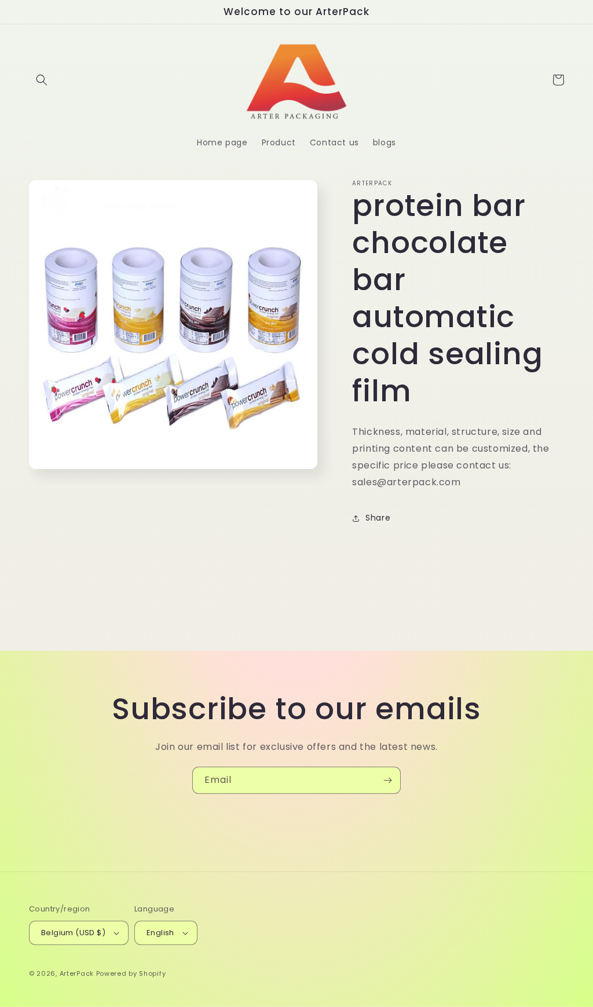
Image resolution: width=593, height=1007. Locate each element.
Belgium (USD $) (73, 932)
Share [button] (377, 517)
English (160, 932)
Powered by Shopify (131, 973)
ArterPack (77, 973)
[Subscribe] (387, 780)
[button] (41, 80)
